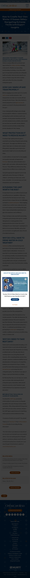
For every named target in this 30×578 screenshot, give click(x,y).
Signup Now (15, 299)
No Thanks (15, 304)
